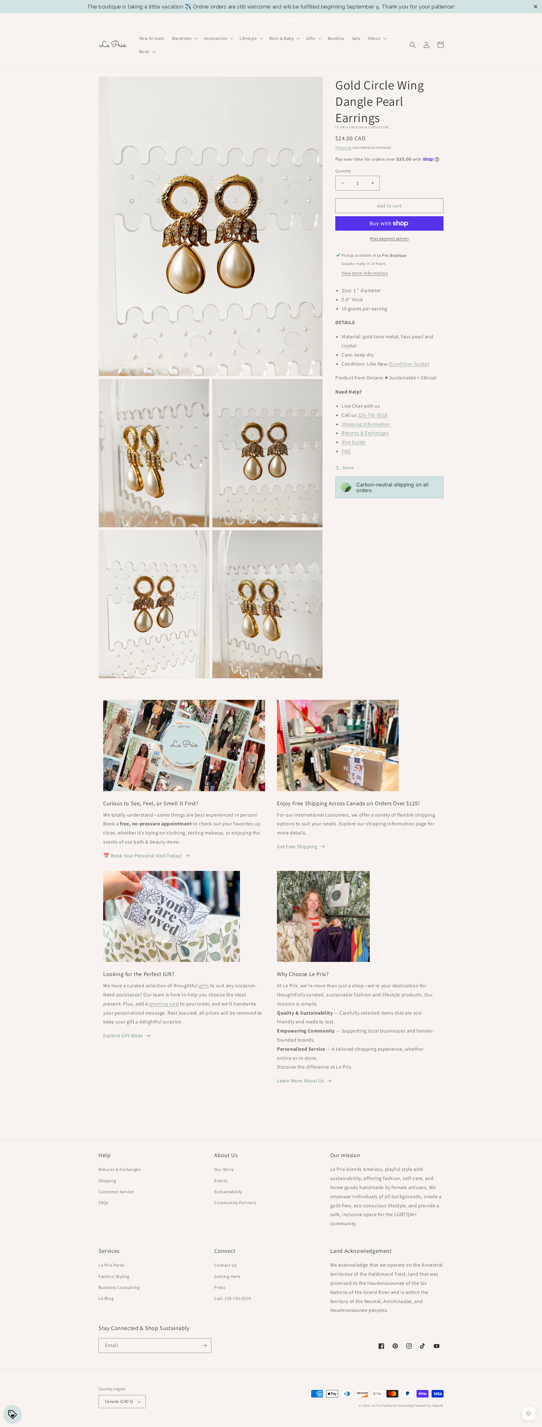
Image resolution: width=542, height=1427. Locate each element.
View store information (365, 273)
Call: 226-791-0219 (232, 1298)
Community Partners (235, 1202)
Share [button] (348, 467)
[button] (184, 38)
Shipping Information (366, 424)
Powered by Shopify (428, 1405)
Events (221, 1180)
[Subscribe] (204, 1345)
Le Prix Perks (111, 1265)
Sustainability (228, 1191)
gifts (204, 985)
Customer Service (116, 1191)
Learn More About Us (300, 1080)
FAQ (346, 451)
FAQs (103, 1202)
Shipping (343, 147)
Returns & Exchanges (365, 433)
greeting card (164, 1004)
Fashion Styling (114, 1276)
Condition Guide (409, 363)
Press (219, 1287)
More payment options (389, 238)
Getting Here (227, 1276)
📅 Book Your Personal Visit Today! (142, 855)
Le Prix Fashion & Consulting (392, 1405)
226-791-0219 (373, 415)
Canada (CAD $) (119, 1401)
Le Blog (106, 1298)
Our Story (223, 1169)
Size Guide (353, 442)
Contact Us (225, 1265)
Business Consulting (119, 1287)
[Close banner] (535, 6)
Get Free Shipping (297, 846)
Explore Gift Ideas (123, 1035)
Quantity (343, 170)
